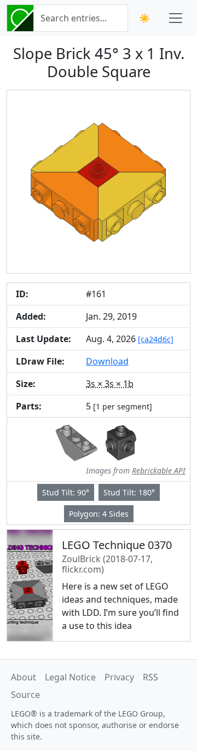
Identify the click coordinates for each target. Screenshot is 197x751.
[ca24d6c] (155, 339)
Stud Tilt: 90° (65, 492)
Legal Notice (70, 677)
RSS (150, 677)
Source (25, 695)
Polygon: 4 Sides (99, 514)
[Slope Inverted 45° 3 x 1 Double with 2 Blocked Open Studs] (77, 442)
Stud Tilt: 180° (129, 492)
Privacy (119, 677)
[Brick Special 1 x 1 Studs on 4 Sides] (121, 442)
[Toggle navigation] (175, 18)
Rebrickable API (159, 470)
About (23, 677)
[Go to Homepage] (20, 18)
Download (107, 361)
